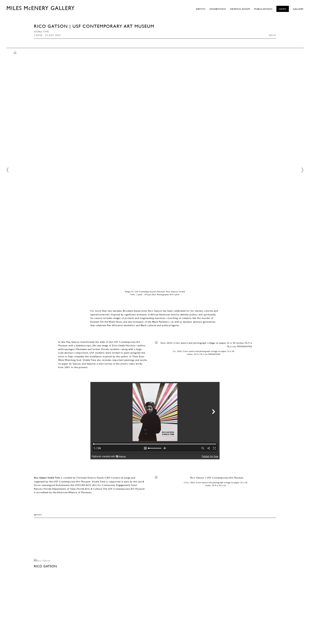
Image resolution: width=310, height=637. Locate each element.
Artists (201, 8)
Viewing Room (240, 8)
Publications (263, 8)
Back (272, 35)
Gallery (298, 8)
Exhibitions (218, 8)
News (282, 8)
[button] (7, 170)
